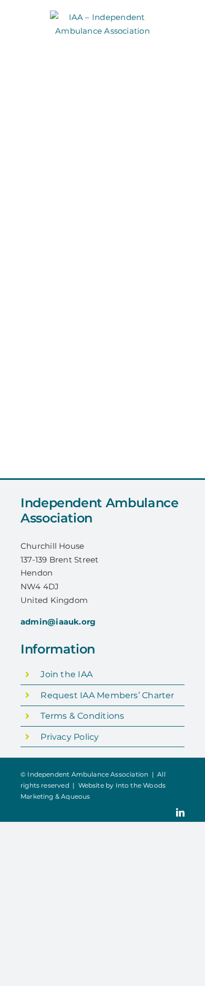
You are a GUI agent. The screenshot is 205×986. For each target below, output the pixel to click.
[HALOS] (52, 87)
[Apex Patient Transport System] (48, 261)
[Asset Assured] (142, 87)
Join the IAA (66, 674)
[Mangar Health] (50, 347)
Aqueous (75, 796)
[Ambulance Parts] (149, 261)
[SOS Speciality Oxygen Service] (149, 146)
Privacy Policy (69, 737)
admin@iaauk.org (58, 622)
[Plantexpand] (46, 117)
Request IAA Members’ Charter (107, 695)
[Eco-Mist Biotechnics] (149, 218)
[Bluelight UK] (50, 304)
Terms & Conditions (82, 716)
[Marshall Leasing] (148, 189)
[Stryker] (138, 117)
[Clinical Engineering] (149, 304)
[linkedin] (180, 812)
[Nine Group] (53, 218)
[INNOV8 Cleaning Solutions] (36, 390)
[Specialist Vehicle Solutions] (149, 347)
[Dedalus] (55, 146)
